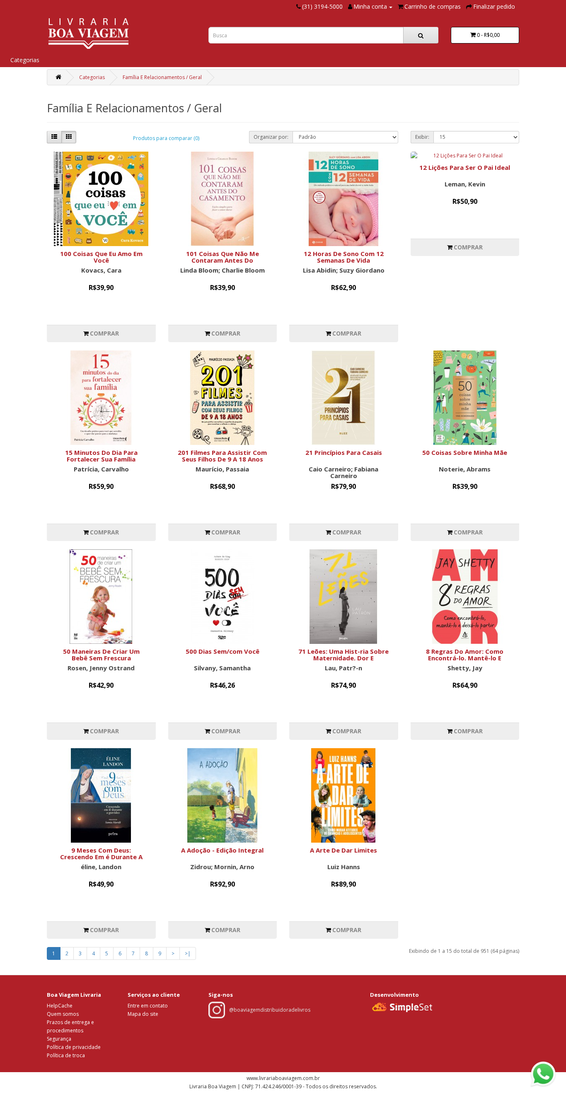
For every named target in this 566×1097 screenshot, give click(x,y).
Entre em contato (148, 1005)
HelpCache (60, 1005)
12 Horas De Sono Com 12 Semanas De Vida (344, 257)
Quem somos (63, 1013)
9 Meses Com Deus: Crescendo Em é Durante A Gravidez (101, 857)
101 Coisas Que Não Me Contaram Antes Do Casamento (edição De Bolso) (222, 260)
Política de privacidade (74, 1047)
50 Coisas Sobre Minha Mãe (464, 452)
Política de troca (66, 1055)
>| (188, 953)
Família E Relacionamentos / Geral (162, 77)
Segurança (59, 1038)
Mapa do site (143, 1013)
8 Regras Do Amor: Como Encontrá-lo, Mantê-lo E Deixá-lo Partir (464, 658)
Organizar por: (271, 136)
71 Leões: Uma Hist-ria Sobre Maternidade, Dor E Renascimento (343, 658)
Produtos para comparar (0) (166, 138)
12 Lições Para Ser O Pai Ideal (464, 167)
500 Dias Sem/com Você (222, 651)
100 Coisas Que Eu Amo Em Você (101, 257)
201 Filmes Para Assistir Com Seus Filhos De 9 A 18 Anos (222, 456)
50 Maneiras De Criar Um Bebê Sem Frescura (101, 654)
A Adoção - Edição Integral (222, 850)
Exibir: (422, 136)
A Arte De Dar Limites (343, 850)
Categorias (24, 60)
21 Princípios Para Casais (343, 452)
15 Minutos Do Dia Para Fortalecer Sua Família (101, 456)
